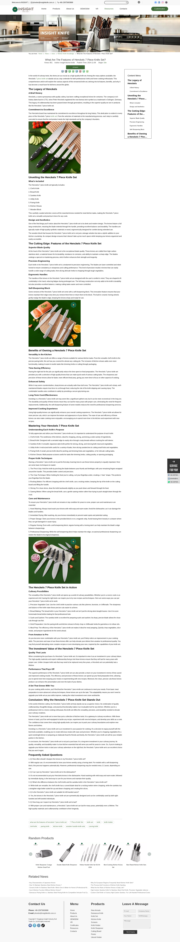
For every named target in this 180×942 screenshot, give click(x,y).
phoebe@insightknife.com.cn (175, 478)
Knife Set (94, 916)
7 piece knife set (42, 79)
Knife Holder (95, 925)
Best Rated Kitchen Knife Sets (113, 865)
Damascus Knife (97, 913)
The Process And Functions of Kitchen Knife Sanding (108, 885)
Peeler (93, 934)
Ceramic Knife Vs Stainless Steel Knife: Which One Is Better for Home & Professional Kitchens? (59, 887)
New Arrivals (95, 910)
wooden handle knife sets (75, 826)
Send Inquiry (130, 932)
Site (105, 63)
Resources (74, 928)
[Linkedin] (159, 2)
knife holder (108, 822)
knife (98, 822)
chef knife (33, 826)
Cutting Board (96, 931)
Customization (159, 9)
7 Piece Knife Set (76, 822)
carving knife (93, 826)
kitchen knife (57, 826)
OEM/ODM (74, 919)
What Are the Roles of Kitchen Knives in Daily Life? (107, 887)
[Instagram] (162, 2)
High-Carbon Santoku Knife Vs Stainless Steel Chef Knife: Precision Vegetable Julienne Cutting (121, 890)
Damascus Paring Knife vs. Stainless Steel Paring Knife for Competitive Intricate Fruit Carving (59, 892)
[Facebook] (155, 2)
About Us (73, 916)
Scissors (94, 922)
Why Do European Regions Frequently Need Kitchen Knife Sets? (112, 882)
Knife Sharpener (97, 928)
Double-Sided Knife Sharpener (44, 865)
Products (73, 913)
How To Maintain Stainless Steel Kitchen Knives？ (45, 885)
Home (72, 910)
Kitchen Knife (96, 919)
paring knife (45, 826)
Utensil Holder (96, 937)
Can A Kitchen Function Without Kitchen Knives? (45, 890)
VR (71, 922)
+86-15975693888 (175, 475)
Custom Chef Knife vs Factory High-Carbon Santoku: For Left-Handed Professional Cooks (120, 892)
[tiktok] (166, 2)
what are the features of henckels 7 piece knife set (48, 822)
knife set (54, 116)
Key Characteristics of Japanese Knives (42, 882)
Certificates (74, 925)
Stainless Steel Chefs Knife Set (136, 865)
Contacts (73, 931)
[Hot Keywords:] (127, 2)
